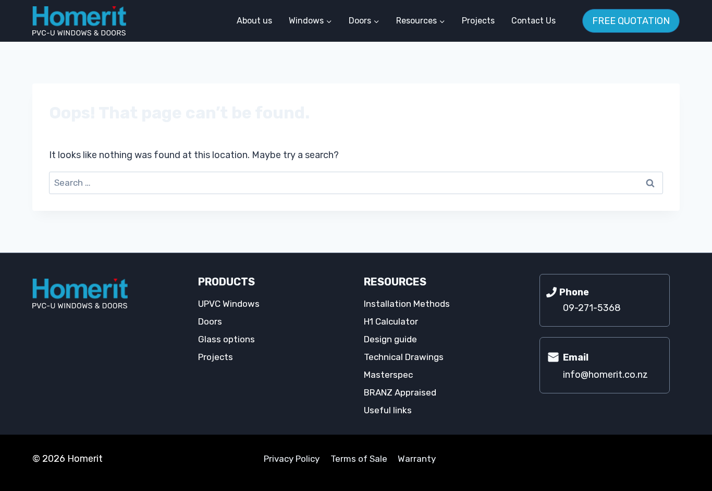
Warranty (417, 458)
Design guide (390, 339)
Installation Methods (407, 303)
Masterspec (388, 374)
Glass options (226, 339)
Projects (478, 21)
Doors (210, 321)
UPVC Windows (229, 303)
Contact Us (533, 21)
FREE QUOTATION (631, 21)
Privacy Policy (292, 458)
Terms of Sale (358, 458)
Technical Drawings (404, 357)
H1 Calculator (391, 321)
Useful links (388, 410)
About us (254, 21)
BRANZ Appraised (400, 392)
